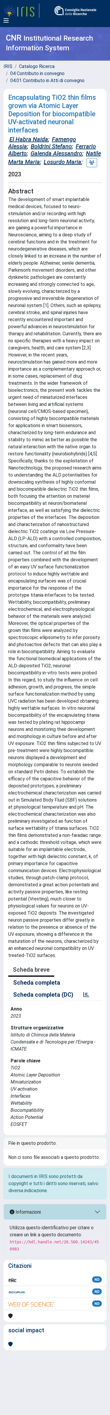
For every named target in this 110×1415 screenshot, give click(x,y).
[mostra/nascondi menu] (6, 21)
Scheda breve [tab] (31, 969)
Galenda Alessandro (56, 153)
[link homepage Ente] (75, 11)
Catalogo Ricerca (37, 66)
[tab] (86, 994)
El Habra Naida (28, 139)
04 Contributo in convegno (37, 73)
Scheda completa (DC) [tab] (43, 994)
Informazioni (27, 1212)
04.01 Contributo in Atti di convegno (47, 80)
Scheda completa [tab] (36, 982)
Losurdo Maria (62, 161)
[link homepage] (21, 11)
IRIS (8, 66)
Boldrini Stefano (51, 146)
